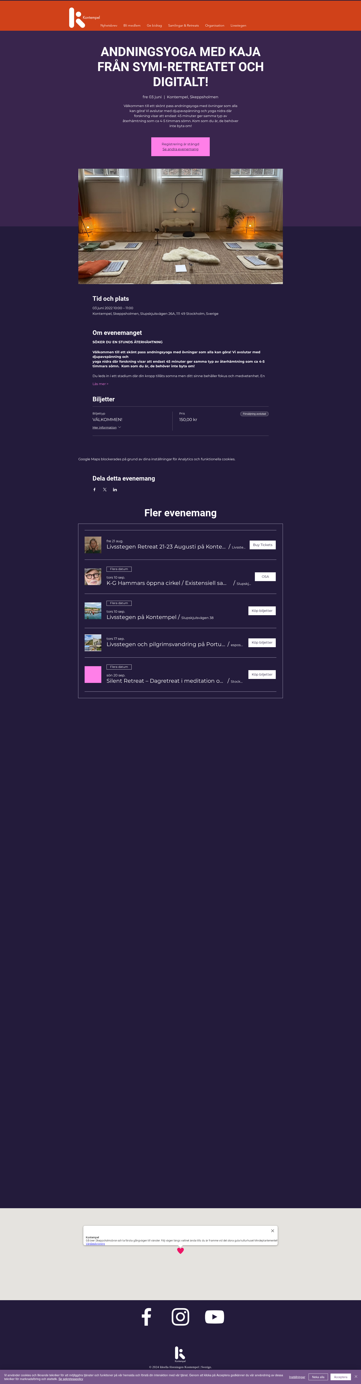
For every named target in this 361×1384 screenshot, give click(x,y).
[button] (167, 546)
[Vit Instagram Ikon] (180, 1317)
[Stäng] (355, 1377)
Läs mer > (100, 384)
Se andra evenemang (180, 149)
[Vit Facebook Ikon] (146, 1317)
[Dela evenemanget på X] (105, 489)
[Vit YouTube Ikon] (214, 1317)
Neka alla (318, 1377)
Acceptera (340, 1377)
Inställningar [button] (297, 1377)
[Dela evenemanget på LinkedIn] (115, 489)
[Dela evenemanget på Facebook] (95, 489)
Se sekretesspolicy (70, 1379)
